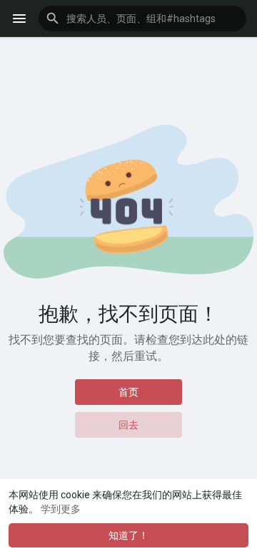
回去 (128, 425)
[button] (142, 18)
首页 (128, 392)
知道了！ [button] (128, 535)
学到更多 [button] (61, 509)
